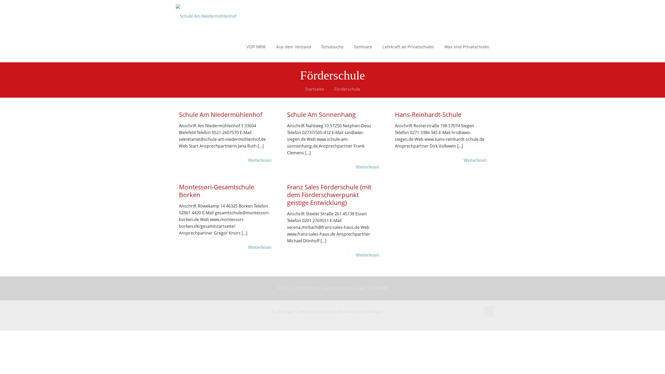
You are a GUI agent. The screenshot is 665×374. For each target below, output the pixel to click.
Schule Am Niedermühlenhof (220, 114)
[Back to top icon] (488, 311)
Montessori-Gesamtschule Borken (216, 191)
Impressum (336, 288)
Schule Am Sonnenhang (321, 114)
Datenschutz (306, 288)
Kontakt (379, 288)
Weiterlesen (259, 160)
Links (360, 288)
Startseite (314, 89)
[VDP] (206, 15)
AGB (283, 288)
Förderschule (347, 89)
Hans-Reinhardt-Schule (428, 114)
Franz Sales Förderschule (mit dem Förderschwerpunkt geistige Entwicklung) (329, 195)
